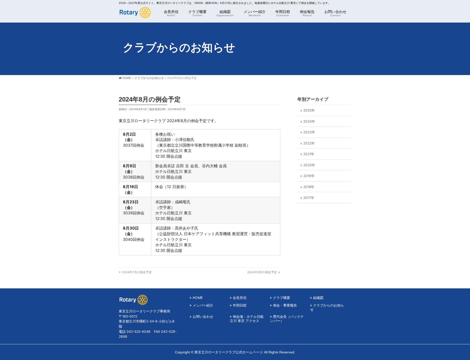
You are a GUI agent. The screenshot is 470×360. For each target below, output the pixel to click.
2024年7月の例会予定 (135, 272)
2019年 (309, 176)
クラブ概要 (281, 298)
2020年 (309, 165)
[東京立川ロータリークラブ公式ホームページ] (135, 13)
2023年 (309, 132)
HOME (198, 298)
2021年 (308, 154)
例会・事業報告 (285, 305)
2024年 (309, 121)
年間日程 (240, 305)
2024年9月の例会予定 (263, 272)
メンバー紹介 (203, 305)
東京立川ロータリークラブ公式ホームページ (228, 352)
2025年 (309, 110)
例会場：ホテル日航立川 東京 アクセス (247, 318)
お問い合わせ (203, 316)
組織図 (318, 298)
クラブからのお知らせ (327, 307)
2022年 (309, 143)
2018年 (308, 187)
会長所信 (240, 298)
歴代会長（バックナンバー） (287, 318)
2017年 (308, 198)
